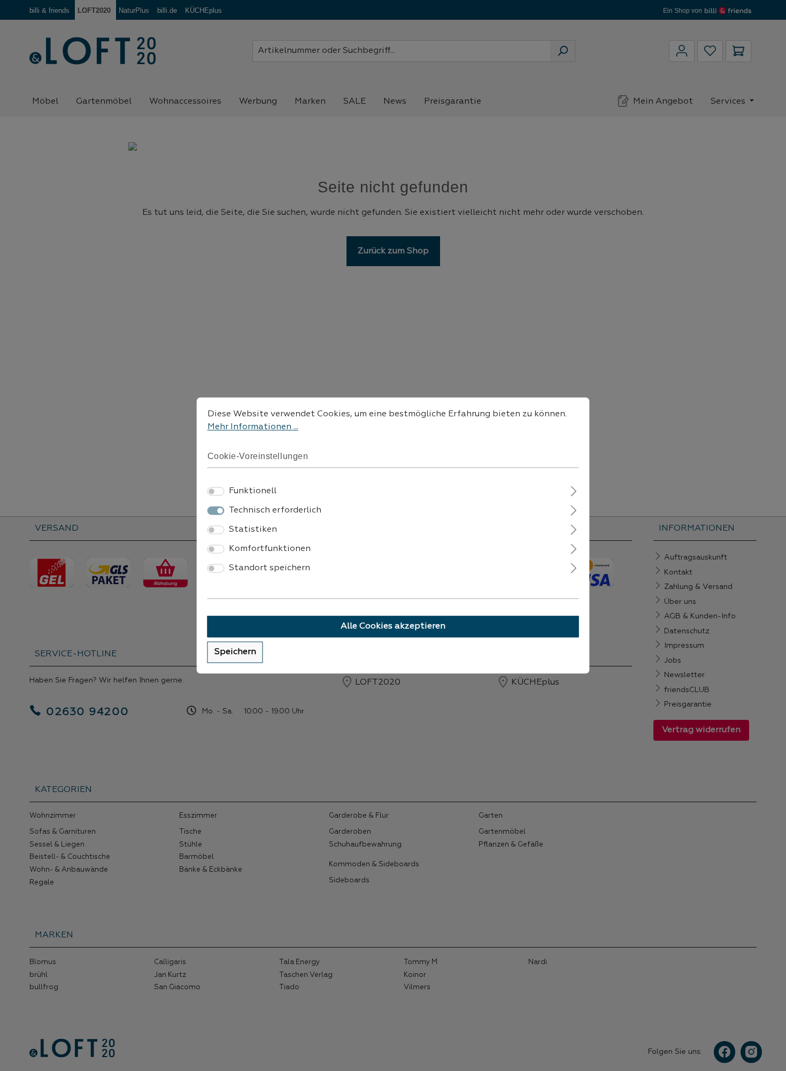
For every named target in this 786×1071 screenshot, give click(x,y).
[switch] (216, 491)
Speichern (235, 652)
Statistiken (253, 530)
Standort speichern (269, 568)
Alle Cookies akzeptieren (393, 627)
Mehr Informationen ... (252, 427)
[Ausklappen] (573, 490)
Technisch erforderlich (275, 511)
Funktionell (252, 491)
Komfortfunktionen (270, 549)
